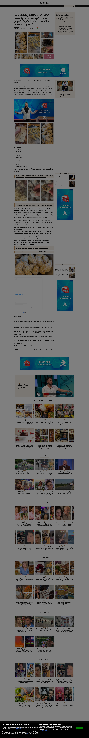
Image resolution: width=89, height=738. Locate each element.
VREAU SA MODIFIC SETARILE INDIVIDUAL (79, 731)
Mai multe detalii (18, 728)
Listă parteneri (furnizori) (43, 730)
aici (27, 733)
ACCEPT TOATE (79, 728)
